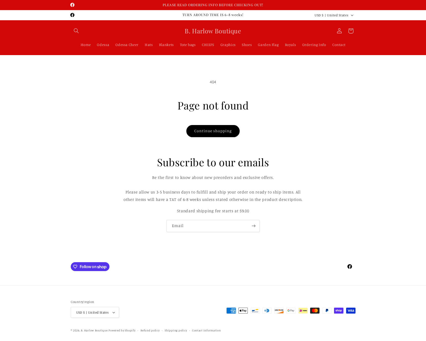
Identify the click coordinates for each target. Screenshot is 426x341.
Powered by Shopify (121, 330)
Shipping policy (176, 330)
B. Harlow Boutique (94, 330)
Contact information (206, 330)
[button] (76, 31)
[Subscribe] (253, 226)
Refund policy (150, 330)
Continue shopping (213, 130)
